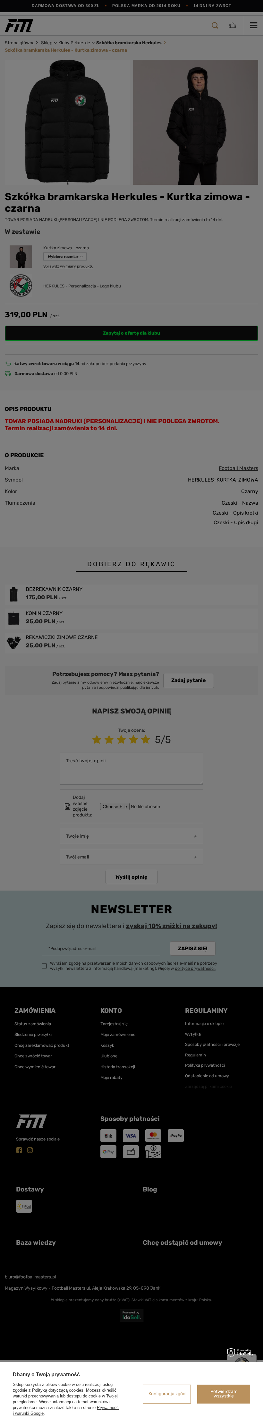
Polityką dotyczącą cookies (57, 1390)
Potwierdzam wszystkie (223, 1394)
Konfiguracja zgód (166, 1393)
